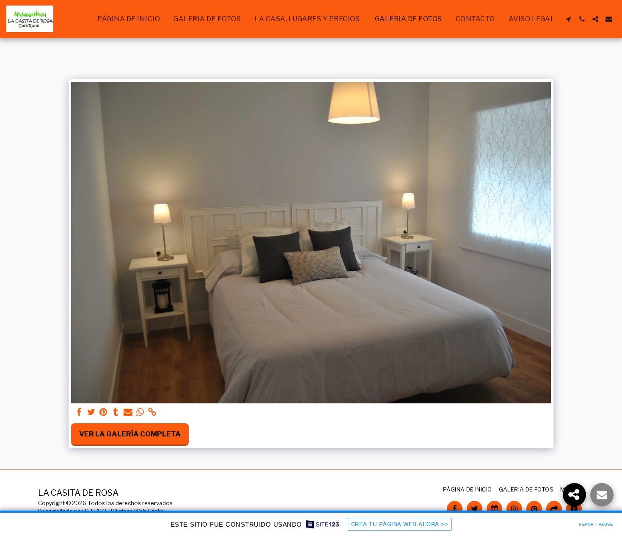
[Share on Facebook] (78, 412)
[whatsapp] (140, 412)
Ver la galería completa (130, 434)
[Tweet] (91, 412)
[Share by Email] (128, 412)
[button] (568, 19)
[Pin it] (103, 412)
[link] (152, 412)
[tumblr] (115, 412)
